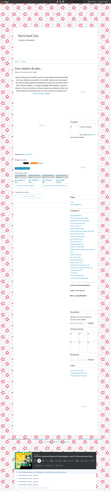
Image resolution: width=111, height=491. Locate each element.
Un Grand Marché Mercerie (78, 373)
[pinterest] (63, 2)
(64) (77, 228)
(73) (75, 226)
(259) (79, 221)
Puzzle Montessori (76, 204)
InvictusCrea (28, 35)
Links (72, 202)
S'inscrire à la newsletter (22, 168)
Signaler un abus (67, 439)
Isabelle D (92, 134)
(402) (75, 215)
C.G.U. (74, 439)
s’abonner (40, 465)
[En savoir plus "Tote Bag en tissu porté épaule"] (83, 345)
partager (50, 465)
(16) (75, 254)
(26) (76, 244)
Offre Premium (98, 439)
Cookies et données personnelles (49, 441)
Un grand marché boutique (78, 375)
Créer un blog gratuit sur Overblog (40, 439)
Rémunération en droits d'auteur (85, 439)
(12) (76, 262)
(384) (79, 218)
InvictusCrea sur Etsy (76, 370)
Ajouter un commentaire (29, 196)
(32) (76, 239)
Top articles (53, 439)
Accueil (17, 61)
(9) (81, 267)
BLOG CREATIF (27, 154)
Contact (23, 61)
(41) (77, 234)
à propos (60, 465)
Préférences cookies (64, 441)
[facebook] (57, 2)
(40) (77, 236)
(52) (82, 231)
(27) (76, 241)
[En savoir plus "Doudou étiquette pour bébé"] (83, 337)
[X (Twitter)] (60, 2)
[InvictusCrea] (74, 130)
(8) (76, 270)
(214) (77, 223)
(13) (75, 257)
